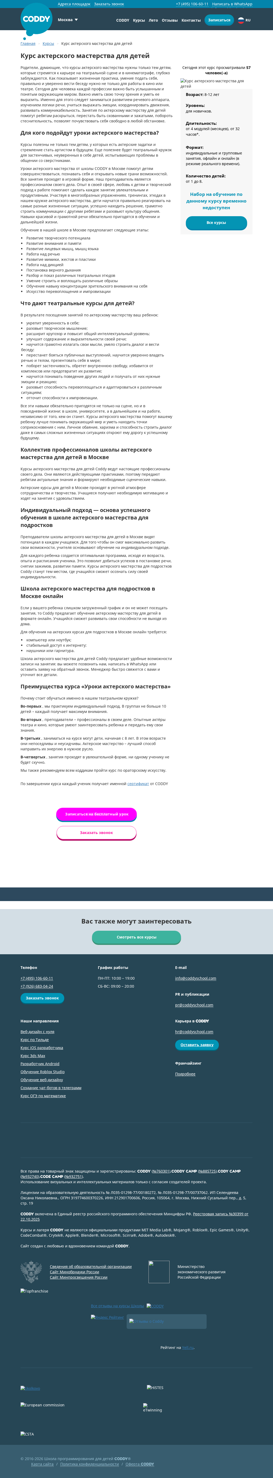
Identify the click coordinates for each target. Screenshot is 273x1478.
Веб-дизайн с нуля (37, 1031)
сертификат (138, 783)
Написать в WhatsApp (232, 3)
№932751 (73, 1176)
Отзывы (170, 20)
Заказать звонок (109, 3)
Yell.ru (188, 1347)
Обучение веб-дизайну (42, 1079)
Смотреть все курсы (136, 937)
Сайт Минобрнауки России (74, 1271)
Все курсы (216, 222)
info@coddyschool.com (195, 978)
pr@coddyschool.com (194, 1004)
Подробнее (185, 1073)
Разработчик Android (40, 1063)
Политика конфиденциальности (89, 1464)
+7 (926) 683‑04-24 (37, 986)
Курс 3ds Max (33, 1055)
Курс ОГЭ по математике (43, 1095)
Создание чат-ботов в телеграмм (51, 1087)
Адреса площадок (74, 3)
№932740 (30, 1176)
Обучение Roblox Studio (43, 1071)
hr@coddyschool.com (194, 1031)
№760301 (161, 1171)
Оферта (140, 1464)
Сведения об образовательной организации (91, 1266)
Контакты (191, 20)
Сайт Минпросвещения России (78, 1277)
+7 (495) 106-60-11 (192, 3)
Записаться (219, 19)
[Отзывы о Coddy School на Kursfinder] (167, 1321)
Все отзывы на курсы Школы (117, 1305)
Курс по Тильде (35, 1039)
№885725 (207, 1171)
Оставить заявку (197, 1044)
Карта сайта (42, 1464)
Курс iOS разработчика (42, 1047)
